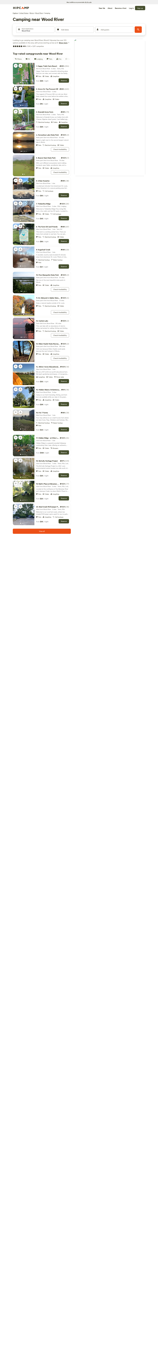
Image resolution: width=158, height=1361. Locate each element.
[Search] (138, 29)
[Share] (20, 66)
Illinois (32, 13)
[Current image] (20, 82)
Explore (15, 13)
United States (23, 13)
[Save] (16, 66)
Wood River (39, 13)
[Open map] (109, 107)
